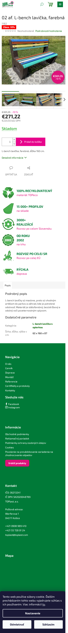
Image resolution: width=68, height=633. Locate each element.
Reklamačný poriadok (17, 438)
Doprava (10, 372)
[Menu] (60, 4)
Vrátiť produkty (17, 463)
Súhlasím (48, 624)
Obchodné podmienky (17, 434)
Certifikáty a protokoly (17, 385)
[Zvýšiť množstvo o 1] (14, 140)
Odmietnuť (17, 624)
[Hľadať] (41, 4)
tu (43, 604)
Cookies (9, 447)
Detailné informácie (12, 157)
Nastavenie (32, 613)
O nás (8, 363)
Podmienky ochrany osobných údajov (25, 442)
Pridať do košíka (33, 141)
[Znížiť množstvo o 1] (14, 144)
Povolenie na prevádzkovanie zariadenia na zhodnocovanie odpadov (29, 453)
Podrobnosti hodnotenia (48, 30)
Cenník (9, 368)
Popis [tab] (8, 285)
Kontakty (10, 390)
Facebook (13, 404)
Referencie (11, 381)
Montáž (9, 377)
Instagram (14, 407)
